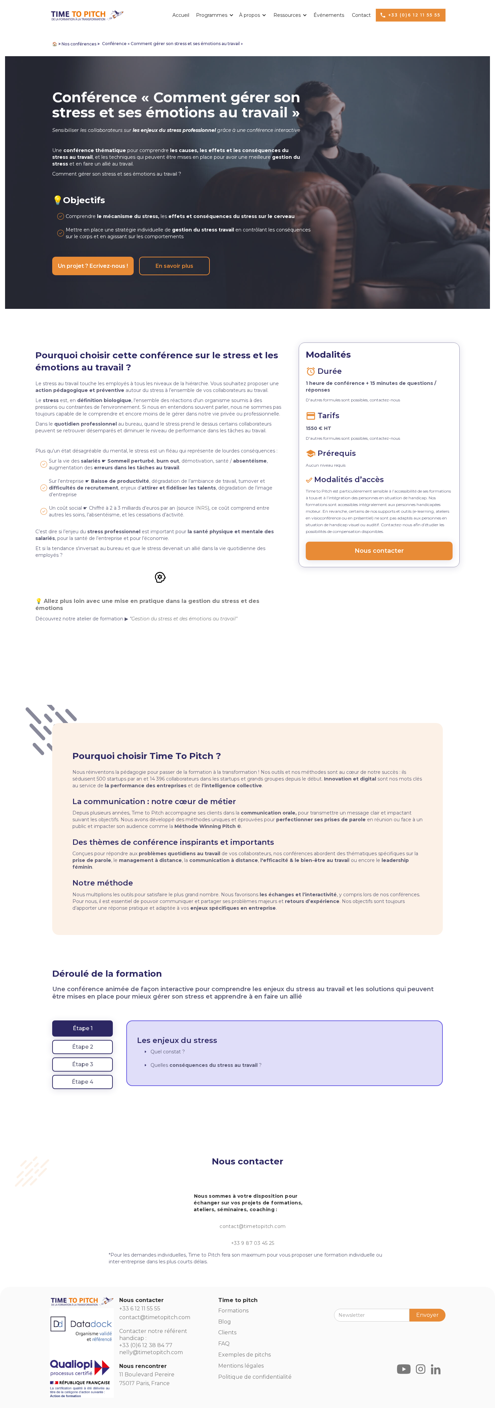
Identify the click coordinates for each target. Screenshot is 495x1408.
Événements (329, 15)
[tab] (82, 1028)
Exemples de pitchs (244, 1354)
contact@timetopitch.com (253, 1226)
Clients (227, 1332)
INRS (201, 508)
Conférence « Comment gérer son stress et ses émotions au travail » (172, 43)
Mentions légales (241, 1366)
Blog (224, 1322)
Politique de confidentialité (255, 1377)
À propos (249, 15)
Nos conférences (79, 43)
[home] (87, 14)
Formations (233, 1310)
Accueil (180, 15)
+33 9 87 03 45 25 (252, 1243)
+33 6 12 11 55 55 (139, 1308)
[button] (212, 15)
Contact (361, 15)
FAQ (224, 1343)
